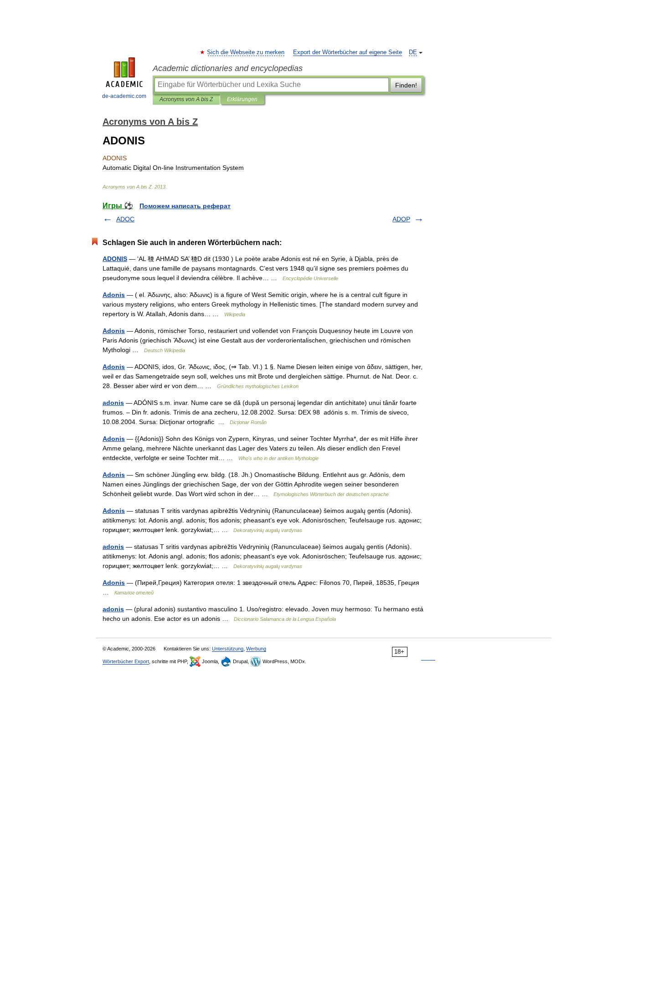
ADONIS (115, 258)
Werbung (256, 648)
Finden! (406, 85)
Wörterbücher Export (126, 661)
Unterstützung (227, 648)
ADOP (401, 219)
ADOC (125, 219)
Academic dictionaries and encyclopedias (228, 68)
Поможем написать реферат (185, 206)
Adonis (114, 294)
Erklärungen (242, 99)
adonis (113, 402)
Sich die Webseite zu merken (246, 52)
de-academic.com (124, 96)
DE (413, 52)
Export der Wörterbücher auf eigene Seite (347, 52)
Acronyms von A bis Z (186, 99)
